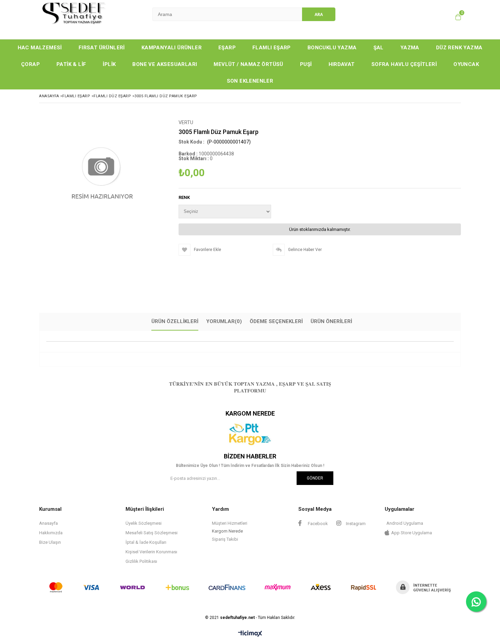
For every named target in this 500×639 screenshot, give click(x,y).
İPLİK (109, 64)
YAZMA (409, 48)
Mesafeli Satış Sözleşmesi (152, 532)
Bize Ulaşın (50, 542)
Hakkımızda (51, 532)
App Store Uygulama (411, 532)
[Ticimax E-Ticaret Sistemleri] (250, 633)
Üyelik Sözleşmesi (144, 523)
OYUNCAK (466, 64)
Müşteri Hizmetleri (229, 523)
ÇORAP (30, 64)
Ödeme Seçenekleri (276, 321)
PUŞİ (306, 64)
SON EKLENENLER (250, 81)
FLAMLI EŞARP (271, 48)
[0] (458, 17)
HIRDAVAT (342, 64)
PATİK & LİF (71, 64)
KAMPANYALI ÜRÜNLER (171, 48)
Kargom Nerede (227, 531)
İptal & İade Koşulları (146, 542)
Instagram (355, 523)
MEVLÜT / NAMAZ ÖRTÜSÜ (248, 64)
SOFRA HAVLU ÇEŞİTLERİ (404, 64)
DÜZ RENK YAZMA (459, 48)
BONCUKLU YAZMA (332, 48)
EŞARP (227, 48)
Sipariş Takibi (225, 539)
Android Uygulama (404, 523)
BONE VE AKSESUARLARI (164, 64)
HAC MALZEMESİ (40, 48)
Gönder (315, 478)
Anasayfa (48, 523)
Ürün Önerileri (331, 321)
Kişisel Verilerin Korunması (151, 551)
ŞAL (378, 48)
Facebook (317, 523)
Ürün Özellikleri (174, 321)
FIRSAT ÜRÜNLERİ (102, 48)
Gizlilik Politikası (141, 561)
